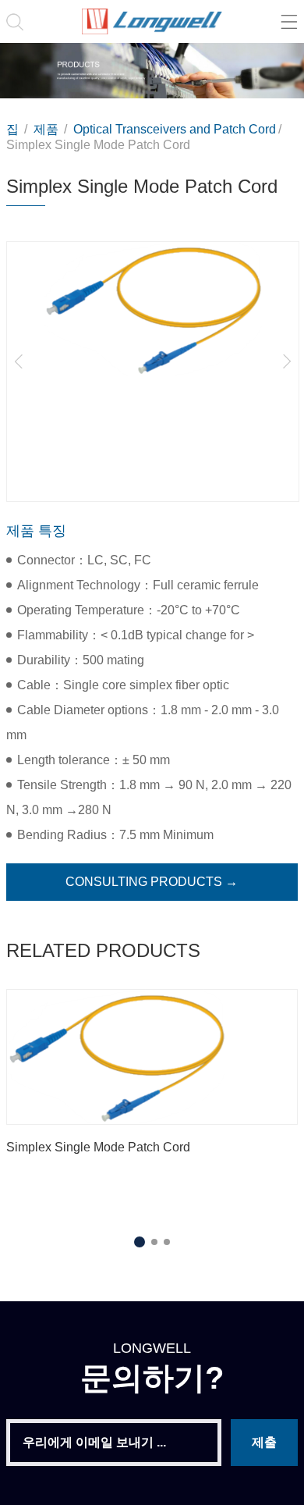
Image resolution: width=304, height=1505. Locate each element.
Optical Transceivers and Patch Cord (174, 129)
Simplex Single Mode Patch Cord (98, 144)
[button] (19, 361)
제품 (48, 129)
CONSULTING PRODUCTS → (151, 881)
